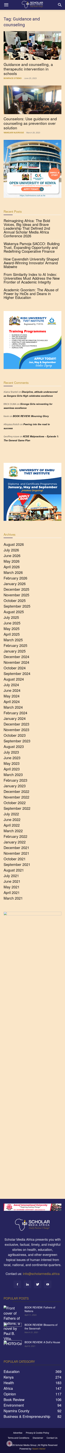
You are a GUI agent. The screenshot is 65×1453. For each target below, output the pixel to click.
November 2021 (16, 853)
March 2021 (13, 898)
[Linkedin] (27, 1284)
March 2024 (13, 707)
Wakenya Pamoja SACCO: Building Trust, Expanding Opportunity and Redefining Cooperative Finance (32, 247)
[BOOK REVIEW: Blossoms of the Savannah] (13, 1329)
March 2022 (13, 830)
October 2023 (15, 735)
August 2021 (14, 870)
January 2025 (15, 651)
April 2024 (12, 701)
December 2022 (16, 791)
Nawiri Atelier (39, 1448)
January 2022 (15, 842)
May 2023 (12, 763)
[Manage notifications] (9, 1443)
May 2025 (12, 628)
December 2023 (16, 724)
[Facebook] (17, 1284)
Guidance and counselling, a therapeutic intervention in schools (28, 69)
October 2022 (15, 802)
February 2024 (15, 712)
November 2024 (16, 662)
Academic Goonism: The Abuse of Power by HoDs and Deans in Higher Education (31, 293)
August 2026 (14, 544)
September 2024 (17, 673)
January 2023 (15, 785)
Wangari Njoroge (14, 132)
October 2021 (15, 858)
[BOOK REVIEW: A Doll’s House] (13, 1346)
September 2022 (17, 808)
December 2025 (16, 589)
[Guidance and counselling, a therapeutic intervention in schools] (32, 45)
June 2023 (12, 757)
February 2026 (15, 578)
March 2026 (13, 572)
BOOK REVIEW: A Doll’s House (42, 1342)
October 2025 (15, 600)
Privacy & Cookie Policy (37, 1432)
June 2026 (12, 555)
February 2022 (15, 836)
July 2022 (11, 813)
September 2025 (17, 606)
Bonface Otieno (13, 78)
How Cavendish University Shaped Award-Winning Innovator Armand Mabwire (31, 262)
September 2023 (17, 740)
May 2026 (12, 561)
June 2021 (12, 881)
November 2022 (16, 797)
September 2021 (17, 864)
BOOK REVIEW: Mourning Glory (31, 416)
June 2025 (12, 623)
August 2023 (14, 746)
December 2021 (16, 847)
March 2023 (13, 774)
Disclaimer (38, 1437)
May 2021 (12, 886)
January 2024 (15, 718)
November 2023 (16, 729)
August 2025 (14, 611)
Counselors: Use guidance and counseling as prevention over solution (30, 123)
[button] (6, 5)
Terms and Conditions (18, 1437)
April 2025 (12, 634)
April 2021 (12, 892)
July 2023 (11, 752)
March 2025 (13, 639)
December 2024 (16, 656)
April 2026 (12, 566)
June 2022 (12, 819)
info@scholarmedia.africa (41, 1273)
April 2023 (12, 769)
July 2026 (11, 550)
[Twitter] (37, 1284)
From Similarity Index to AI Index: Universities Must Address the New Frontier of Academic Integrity (32, 278)
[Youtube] (47, 1284)
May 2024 (12, 696)
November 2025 (16, 594)
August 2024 (14, 679)
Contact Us (52, 1437)
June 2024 (12, 690)
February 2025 (15, 645)
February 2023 (15, 780)
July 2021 (11, 875)
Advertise (17, 1432)
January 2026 (15, 583)
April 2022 (12, 825)
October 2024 (15, 667)
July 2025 (11, 617)
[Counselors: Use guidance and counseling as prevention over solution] (32, 100)
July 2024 (11, 684)
